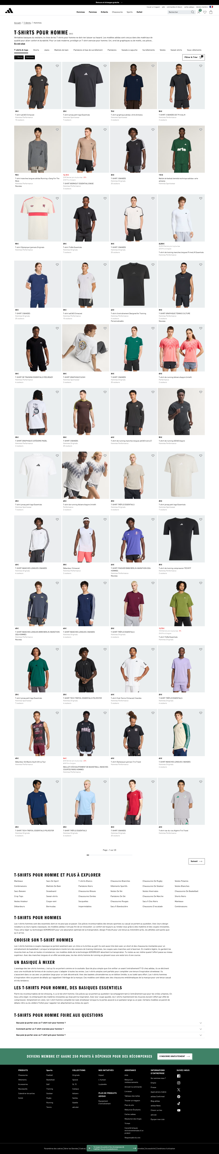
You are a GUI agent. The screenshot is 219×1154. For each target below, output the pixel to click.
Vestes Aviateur (21, 902)
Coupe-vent (51, 902)
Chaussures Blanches (120, 881)
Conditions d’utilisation (166, 1149)
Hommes (81, 12)
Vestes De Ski (116, 891)
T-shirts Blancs (85, 881)
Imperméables (85, 907)
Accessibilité (150, 1149)
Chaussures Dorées (87, 896)
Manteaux (18, 881)
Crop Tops (18, 896)
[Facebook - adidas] (189, 1076)
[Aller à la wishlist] (205, 12)
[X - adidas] (189, 1090)
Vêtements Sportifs (119, 886)
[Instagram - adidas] (189, 1083)
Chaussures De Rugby (152, 881)
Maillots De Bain (53, 886)
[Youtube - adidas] (189, 1110)
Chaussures (117, 12)
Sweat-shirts (52, 896)
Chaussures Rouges (119, 902)
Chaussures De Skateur (153, 886)
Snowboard (51, 891)
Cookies (82, 1149)
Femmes (93, 12)
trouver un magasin (153, 7)
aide (163, 7)
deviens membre (202, 7)
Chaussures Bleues (87, 891)
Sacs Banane (20, 891)
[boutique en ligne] (9, 11)
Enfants (104, 12)
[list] (109, 50)
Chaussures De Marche (153, 896)
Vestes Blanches (182, 886)
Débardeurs (19, 907)
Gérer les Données (71, 1149)
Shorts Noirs (180, 896)
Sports (130, 12)
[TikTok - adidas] (189, 1103)
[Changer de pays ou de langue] (211, 7)
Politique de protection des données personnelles (125, 1149)
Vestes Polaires (181, 881)
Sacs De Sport (52, 881)
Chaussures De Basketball (186, 891)
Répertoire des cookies (96, 1149)
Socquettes (83, 902)
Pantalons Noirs (85, 886)
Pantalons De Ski (118, 896)
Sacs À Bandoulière (119, 907)
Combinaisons (20, 886)
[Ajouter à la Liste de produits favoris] (57, 66)
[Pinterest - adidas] (189, 1097)
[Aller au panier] (211, 12)
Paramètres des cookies (53, 1149)
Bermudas (51, 907)
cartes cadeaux (189, 7)
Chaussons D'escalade (153, 907)
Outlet (139, 12)
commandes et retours (174, 7)
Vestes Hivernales (150, 891)
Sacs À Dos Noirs (150, 902)
